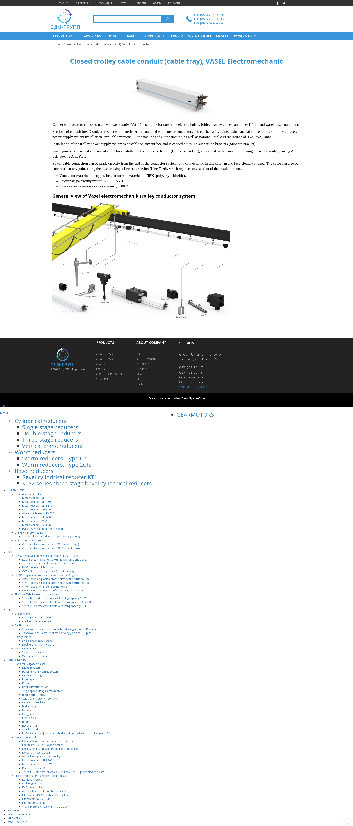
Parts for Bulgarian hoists (30, 664)
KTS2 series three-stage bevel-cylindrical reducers (87, 483)
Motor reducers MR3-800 (37, 517)
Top (2, 405)
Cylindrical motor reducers (30, 532)
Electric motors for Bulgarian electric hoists (40, 775)
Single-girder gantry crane (37, 640)
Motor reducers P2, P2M (36, 525)
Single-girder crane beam (37, 617)
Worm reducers (35, 452)
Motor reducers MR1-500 (37, 501)
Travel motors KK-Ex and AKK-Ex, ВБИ (45, 806)
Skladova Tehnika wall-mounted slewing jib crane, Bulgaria (57, 633)
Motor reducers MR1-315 (37, 498)
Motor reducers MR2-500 (37, 509)
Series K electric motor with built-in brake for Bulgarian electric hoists (63, 772)
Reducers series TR (33, 768)
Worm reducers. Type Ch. (55, 458)
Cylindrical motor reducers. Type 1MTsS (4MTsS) (51, 536)
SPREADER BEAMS (200, 36)
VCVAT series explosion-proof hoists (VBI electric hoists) (55, 582)
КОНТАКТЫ (174, 3)
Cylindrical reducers (41, 421)
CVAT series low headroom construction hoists (50, 563)
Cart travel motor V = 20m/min (40, 698)
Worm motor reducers (28, 540)
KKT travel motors (33, 787)
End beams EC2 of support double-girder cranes (50, 748)
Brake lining (29, 706)
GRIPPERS (177, 36)
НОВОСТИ (140, 3)
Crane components (26, 737)
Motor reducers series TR (37, 764)
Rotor (25, 721)
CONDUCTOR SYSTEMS (109, 374)
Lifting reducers (31, 667)
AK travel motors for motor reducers (44, 791)
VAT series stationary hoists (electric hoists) (48, 571)
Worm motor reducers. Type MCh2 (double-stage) (52, 548)
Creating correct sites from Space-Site (176, 398)
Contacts (141, 384)
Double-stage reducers (51, 433)
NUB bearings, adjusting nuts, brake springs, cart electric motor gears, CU (66, 733)
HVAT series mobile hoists (37, 567)
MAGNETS (223, 36)
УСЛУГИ (123, 3)
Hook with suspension (35, 687)
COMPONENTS (153, 36)
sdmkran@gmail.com (196, 386)
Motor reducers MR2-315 (37, 505)
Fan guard (28, 714)
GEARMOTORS (63, 36)
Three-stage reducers (50, 439)
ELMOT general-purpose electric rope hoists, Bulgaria (47, 555)
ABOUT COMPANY (146, 359)
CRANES (130, 36)
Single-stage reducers (50, 427)
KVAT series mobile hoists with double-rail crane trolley (54, 559)
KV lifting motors (32, 779)
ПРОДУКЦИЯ (105, 3)
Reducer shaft (30, 725)
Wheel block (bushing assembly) (41, 756)
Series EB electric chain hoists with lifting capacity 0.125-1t (56, 602)
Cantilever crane (24, 625)
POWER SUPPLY (245, 36)
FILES (139, 379)
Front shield (29, 718)
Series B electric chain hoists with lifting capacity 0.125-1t (56, 598)
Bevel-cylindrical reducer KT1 (59, 477)
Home (56, 44)
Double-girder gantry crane (38, 644)
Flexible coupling (32, 675)
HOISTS (113, 36)
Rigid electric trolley (33, 694)
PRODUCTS (142, 364)
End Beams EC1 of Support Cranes (42, 745)
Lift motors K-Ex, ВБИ (35, 802)
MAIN (139, 354)
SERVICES (141, 369)
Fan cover (28, 710)
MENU (4, 413)
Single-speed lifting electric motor (42, 691)
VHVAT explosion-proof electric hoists (44, 586)
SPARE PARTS (103, 379)
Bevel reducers (34, 471)
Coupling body (30, 729)
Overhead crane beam (35, 656)
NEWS (139, 374)
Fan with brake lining (34, 702)
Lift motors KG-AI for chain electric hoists (46, 795)
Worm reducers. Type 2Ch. (56, 464)
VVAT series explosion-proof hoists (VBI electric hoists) (54, 590)
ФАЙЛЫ (157, 3)
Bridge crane (22, 613)
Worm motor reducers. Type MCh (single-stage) (50, 544)
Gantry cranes (23, 637)
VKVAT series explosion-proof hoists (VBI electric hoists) (55, 579)
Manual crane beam (26, 648)
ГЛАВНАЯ (63, 3)
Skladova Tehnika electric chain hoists (37, 594)
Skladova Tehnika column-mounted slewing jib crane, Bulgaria (59, 629)
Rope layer (28, 679)
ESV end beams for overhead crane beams (47, 741)
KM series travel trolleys (36, 752)
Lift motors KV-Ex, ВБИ (36, 799)
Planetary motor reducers (30, 494)
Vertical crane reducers (52, 446)
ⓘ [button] (348, 821)
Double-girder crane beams (38, 621)
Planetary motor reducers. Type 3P (43, 528)
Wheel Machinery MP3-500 (38, 513)
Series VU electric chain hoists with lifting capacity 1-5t (54, 606)
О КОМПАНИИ (83, 3)
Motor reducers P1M (34, 521)
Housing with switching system (40, 671)
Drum (25, 683)
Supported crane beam (35, 652)
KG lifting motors (32, 783)
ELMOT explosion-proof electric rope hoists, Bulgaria (46, 575)
